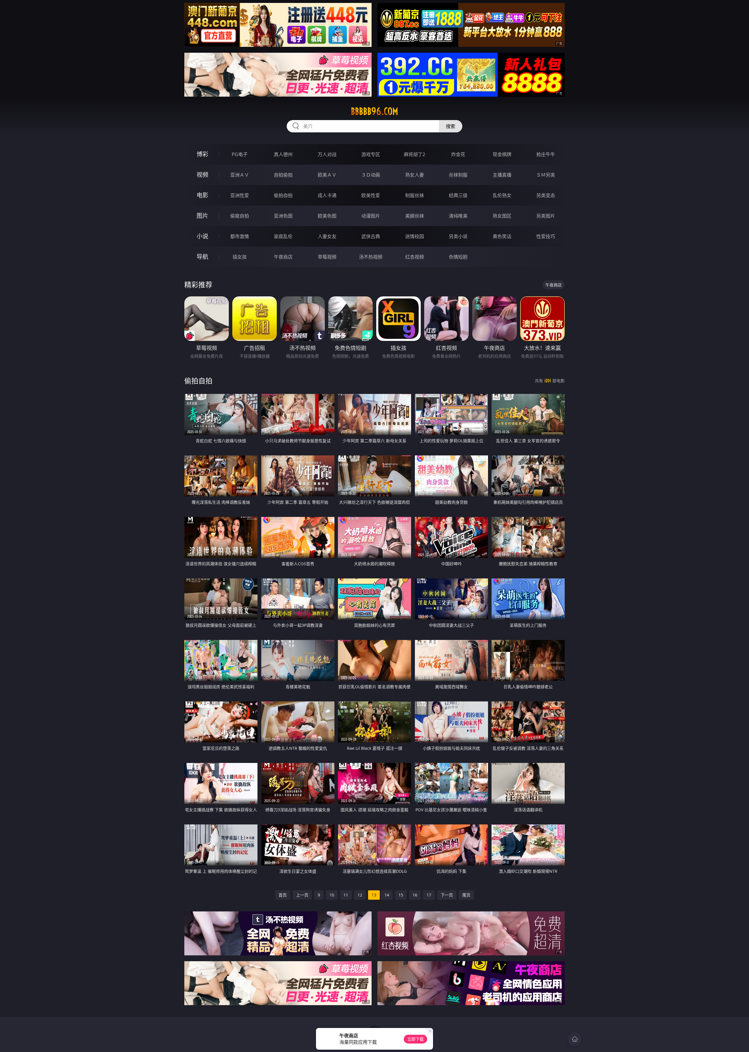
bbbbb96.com (374, 111)
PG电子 (240, 154)
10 (331, 895)
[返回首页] (575, 1039)
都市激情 (239, 236)
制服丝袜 (414, 195)
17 (429, 895)
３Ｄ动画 (370, 175)
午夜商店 (283, 257)
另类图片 (545, 216)
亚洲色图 (283, 216)
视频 (202, 175)
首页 (283, 895)
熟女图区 (502, 216)
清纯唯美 (458, 216)
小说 (202, 236)
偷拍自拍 (283, 195)
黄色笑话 (502, 236)
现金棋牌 (502, 154)
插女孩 (240, 257)
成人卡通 (327, 195)
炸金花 (458, 154)
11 (345, 895)
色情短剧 (458, 257)
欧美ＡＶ (327, 175)
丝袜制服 (458, 175)
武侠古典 (370, 236)
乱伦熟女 (502, 195)
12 (360, 895)
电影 (202, 195)
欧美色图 (327, 216)
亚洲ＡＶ (239, 175)
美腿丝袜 (414, 216)
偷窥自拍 (239, 216)
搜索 (450, 126)
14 (386, 895)
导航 (202, 257)
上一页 (302, 895)
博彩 (202, 154)
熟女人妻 (414, 175)
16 (415, 895)
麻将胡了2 (414, 154)
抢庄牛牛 (545, 154)
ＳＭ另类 (545, 175)
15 (400, 895)
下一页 (447, 895)
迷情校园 (414, 236)
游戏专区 (370, 154)
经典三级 (458, 195)
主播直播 (502, 175)
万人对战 (327, 154)
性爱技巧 (545, 236)
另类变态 (545, 195)
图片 (202, 216)
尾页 (466, 895)
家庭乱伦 (283, 236)
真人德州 (283, 154)
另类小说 (458, 236)
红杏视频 (414, 257)
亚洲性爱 (239, 195)
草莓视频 (327, 257)
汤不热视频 (370, 257)
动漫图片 (370, 216)
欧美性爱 (370, 195)
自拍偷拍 (283, 175)
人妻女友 (327, 236)
